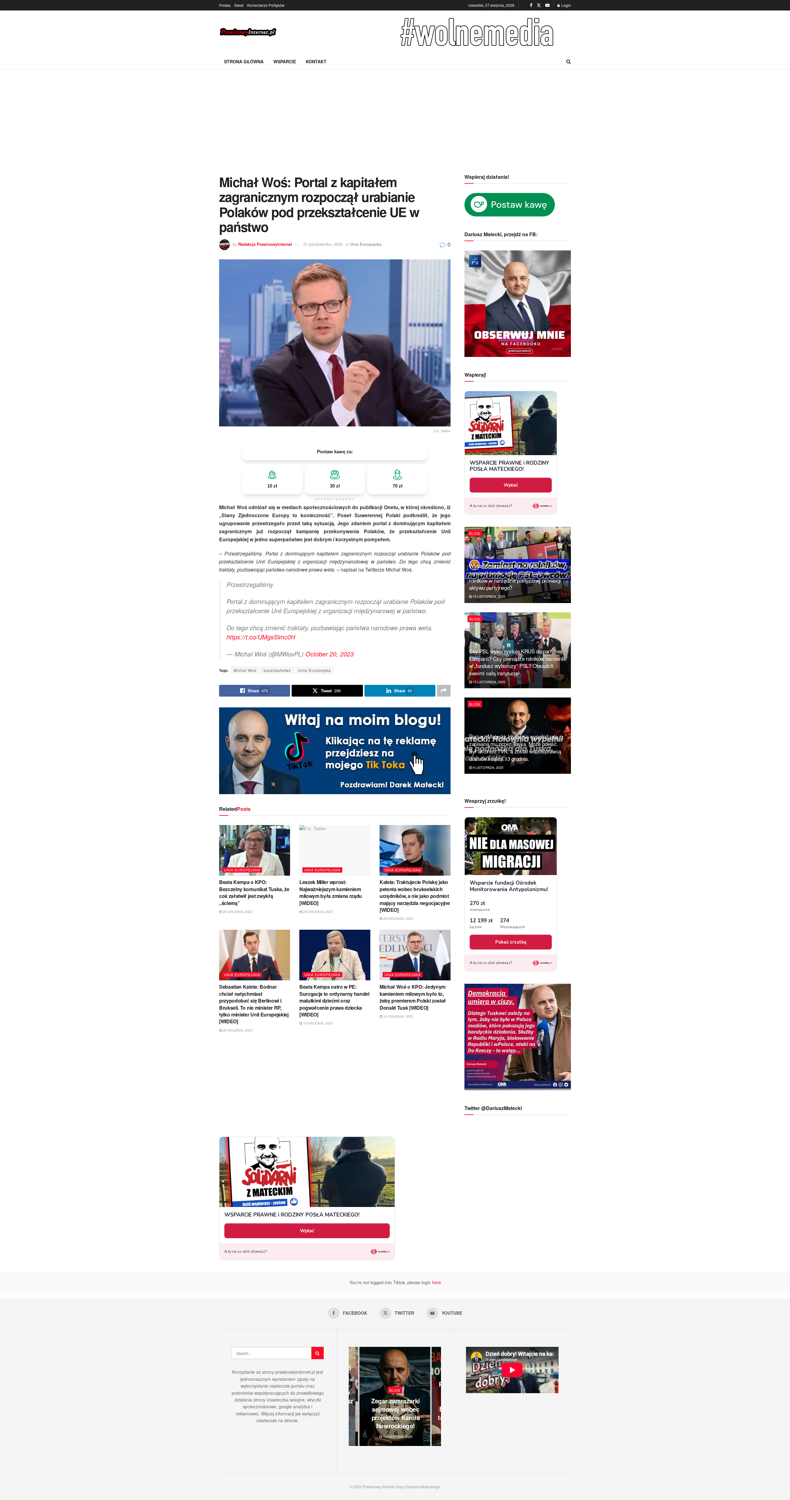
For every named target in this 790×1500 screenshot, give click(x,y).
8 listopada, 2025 (487, 767)
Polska (225, 5)
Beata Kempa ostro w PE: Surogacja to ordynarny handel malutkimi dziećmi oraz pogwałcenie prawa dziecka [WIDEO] (334, 1000)
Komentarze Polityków (266, 5)
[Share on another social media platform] (444, 691)
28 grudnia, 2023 (237, 911)
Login (565, 5)
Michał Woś (245, 670)
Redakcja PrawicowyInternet (265, 244)
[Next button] (436, 1396)
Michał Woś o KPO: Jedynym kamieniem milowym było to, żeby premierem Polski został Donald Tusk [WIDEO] (413, 997)
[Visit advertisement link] (478, 32)
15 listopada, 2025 (488, 596)
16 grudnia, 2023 (317, 1022)
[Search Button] (568, 61)
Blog (474, 533)
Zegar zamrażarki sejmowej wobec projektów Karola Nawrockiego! (395, 1413)
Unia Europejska (365, 244)
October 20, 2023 (330, 653)
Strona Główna (244, 61)
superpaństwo (277, 670)
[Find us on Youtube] (547, 5)
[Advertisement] (395, 116)
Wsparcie (284, 61)
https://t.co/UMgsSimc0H (261, 636)
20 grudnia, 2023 (237, 1030)
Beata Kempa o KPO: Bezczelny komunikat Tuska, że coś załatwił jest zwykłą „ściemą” (254, 892)
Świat (238, 5)
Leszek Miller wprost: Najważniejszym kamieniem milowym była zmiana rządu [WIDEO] (330, 892)
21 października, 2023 (323, 244)
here (436, 1282)
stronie (290, 1420)
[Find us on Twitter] (539, 5)
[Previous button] (353, 1396)
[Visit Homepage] (248, 32)
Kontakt (316, 61)
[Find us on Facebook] (531, 5)
